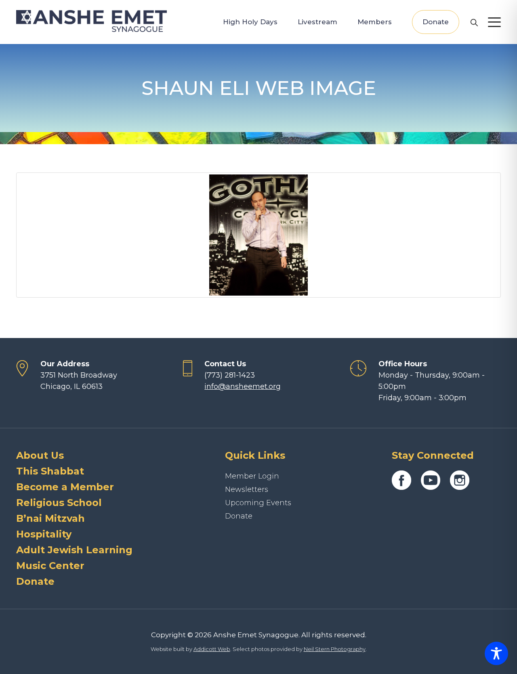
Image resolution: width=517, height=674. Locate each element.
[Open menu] (494, 22)
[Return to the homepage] (91, 21)
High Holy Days (250, 22)
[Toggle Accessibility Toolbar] (496, 653)
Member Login (252, 476)
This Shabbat (50, 471)
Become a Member (65, 487)
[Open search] (473, 22)
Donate (435, 22)
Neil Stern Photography (335, 649)
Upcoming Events (258, 502)
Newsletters (246, 489)
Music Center (50, 565)
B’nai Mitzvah (50, 518)
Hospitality (43, 534)
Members (374, 22)
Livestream (317, 22)
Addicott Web (211, 649)
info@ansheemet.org (242, 386)
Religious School (59, 502)
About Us (40, 455)
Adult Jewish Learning (74, 550)
